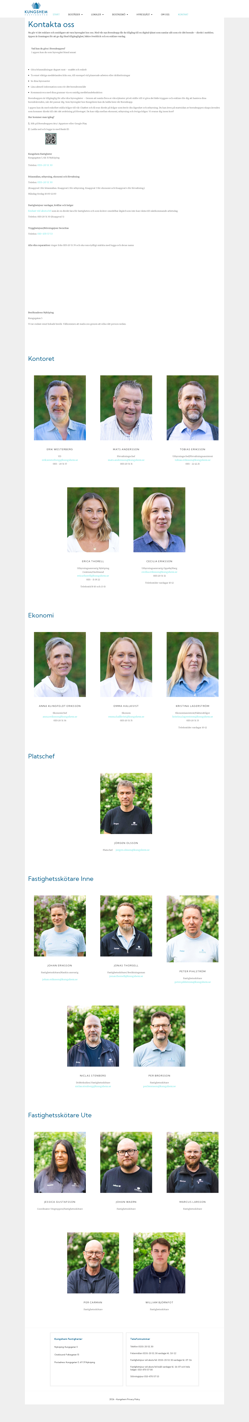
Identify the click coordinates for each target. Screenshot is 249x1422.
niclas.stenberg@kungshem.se (93, 1086)
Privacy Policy (133, 1399)
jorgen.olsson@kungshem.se (133, 849)
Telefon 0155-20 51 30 (142, 1346)
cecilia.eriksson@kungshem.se (159, 571)
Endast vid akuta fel (39, 210)
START (56, 14)
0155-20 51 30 (45, 165)
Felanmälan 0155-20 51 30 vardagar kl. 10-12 (153, 1353)
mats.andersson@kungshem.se (126, 460)
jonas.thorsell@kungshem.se (126, 976)
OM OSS (165, 14)
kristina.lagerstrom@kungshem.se (192, 716)
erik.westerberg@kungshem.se (60, 460)
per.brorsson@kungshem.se (159, 1086)
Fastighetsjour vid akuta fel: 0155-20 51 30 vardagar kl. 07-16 (161, 1360)
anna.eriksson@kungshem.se (60, 716)
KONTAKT (183, 14)
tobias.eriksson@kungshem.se (192, 460)
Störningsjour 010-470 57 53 (144, 1376)
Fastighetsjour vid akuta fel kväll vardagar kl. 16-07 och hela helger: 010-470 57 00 (160, 1368)
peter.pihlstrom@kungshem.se (193, 982)
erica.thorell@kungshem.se (93, 575)
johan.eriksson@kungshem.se (60, 979)
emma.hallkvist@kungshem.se (126, 716)
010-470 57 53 (45, 233)
